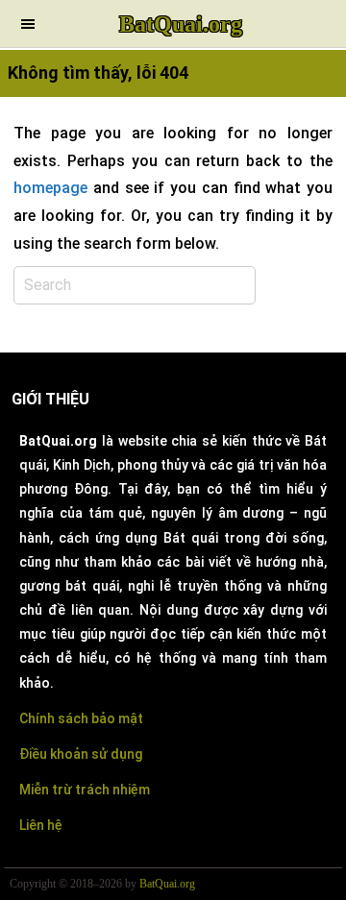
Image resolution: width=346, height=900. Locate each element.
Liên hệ (40, 825)
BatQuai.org (180, 24)
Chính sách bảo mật (81, 718)
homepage (50, 188)
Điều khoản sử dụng (80, 754)
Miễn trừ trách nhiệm (84, 789)
